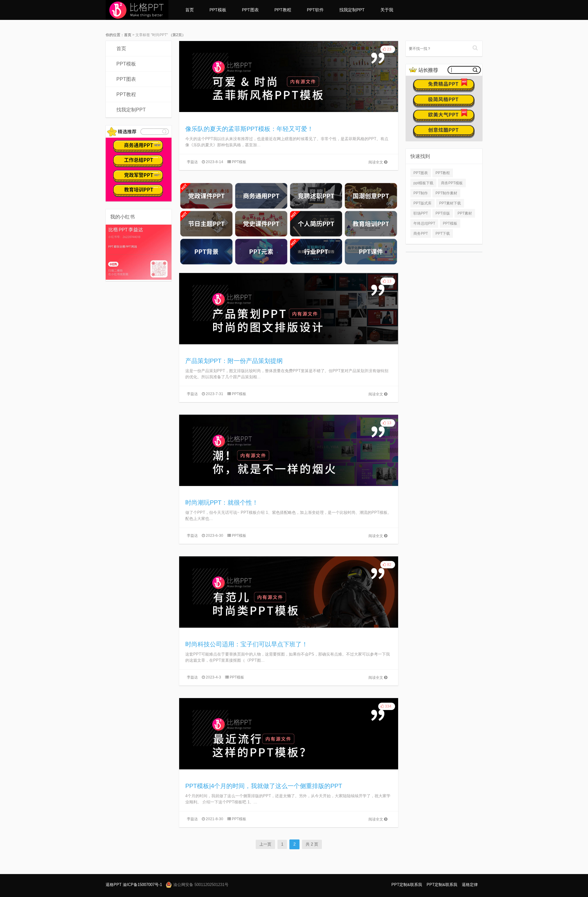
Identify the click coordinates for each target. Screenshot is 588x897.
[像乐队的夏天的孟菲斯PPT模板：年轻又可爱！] (288, 76)
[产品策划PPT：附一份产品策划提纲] (288, 308)
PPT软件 (315, 9)
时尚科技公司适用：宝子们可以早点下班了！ (246, 644)
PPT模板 (217, 9)
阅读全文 (376, 162)
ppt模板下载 (423, 183)
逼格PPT (114, 884)
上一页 (265, 844)
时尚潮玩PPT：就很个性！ (221, 502)
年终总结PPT (424, 223)
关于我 (386, 9)
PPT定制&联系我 (406, 884)
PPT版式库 (422, 203)
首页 (189, 9)
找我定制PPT (352, 9)
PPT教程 (282, 9)
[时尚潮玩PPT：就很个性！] (288, 450)
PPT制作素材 (446, 193)
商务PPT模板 (452, 183)
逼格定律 (470, 884)
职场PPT (420, 213)
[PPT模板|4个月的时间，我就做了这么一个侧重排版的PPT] (288, 733)
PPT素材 (465, 213)
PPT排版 (442, 213)
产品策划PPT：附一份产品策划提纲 (234, 360)
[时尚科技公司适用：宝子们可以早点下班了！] (288, 591)
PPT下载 (442, 233)
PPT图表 (250, 9)
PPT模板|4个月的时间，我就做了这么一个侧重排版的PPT (263, 786)
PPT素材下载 (450, 203)
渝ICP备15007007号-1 (142, 884)
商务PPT (420, 233)
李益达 (192, 162)
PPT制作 (420, 193)
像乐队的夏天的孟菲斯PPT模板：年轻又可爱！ (249, 128)
